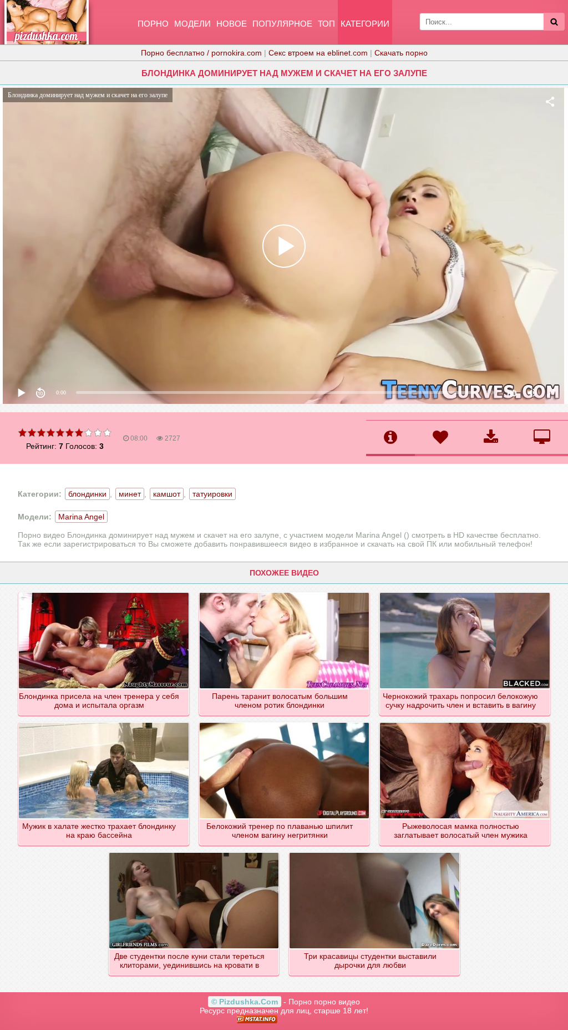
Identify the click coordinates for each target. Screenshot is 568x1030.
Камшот (166, 493)
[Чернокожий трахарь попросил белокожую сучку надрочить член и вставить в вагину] (465, 593)
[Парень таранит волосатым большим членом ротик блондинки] (285, 593)
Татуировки (212, 493)
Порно (153, 23)
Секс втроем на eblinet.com (318, 52)
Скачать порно (401, 52)
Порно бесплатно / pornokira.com (201, 52)
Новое (231, 23)
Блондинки (87, 493)
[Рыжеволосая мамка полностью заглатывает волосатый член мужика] (465, 723)
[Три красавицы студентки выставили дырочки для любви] (375, 853)
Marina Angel (81, 516)
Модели (192, 23)
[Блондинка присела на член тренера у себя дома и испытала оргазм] (104, 593)
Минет (130, 493)
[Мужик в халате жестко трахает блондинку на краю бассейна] (104, 723)
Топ (326, 23)
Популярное (282, 23)
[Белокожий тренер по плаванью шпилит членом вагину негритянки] (285, 723)
